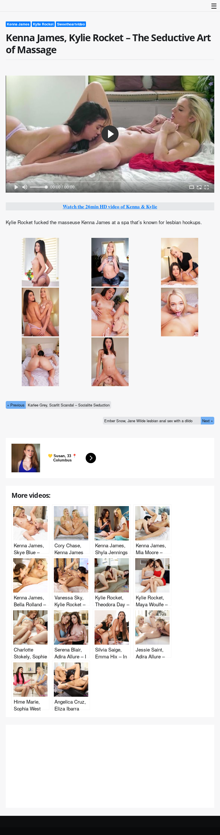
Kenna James (18, 24)
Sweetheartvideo (71, 24)
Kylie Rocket (43, 24)
